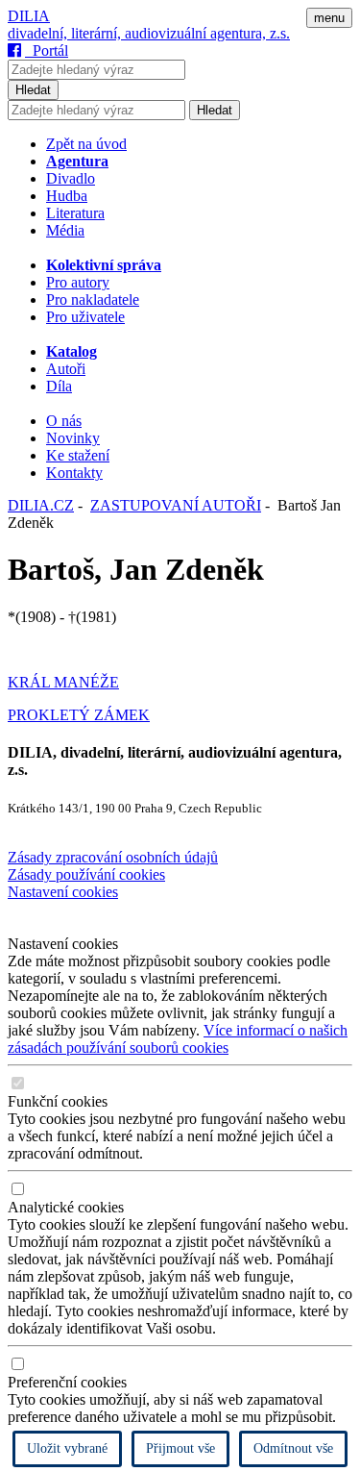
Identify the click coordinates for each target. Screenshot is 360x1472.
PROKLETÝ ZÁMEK (79, 715)
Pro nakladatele (92, 299)
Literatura (75, 213)
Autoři (65, 369)
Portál (46, 50)
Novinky (73, 438)
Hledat (33, 90)
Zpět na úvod (86, 144)
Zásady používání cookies (86, 874)
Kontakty (74, 472)
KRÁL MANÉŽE (63, 682)
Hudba (66, 195)
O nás (64, 420)
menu (329, 18)
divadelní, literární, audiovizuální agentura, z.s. (149, 33)
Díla (59, 386)
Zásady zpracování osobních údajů (113, 857)
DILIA (29, 16)
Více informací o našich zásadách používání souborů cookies (178, 1039)
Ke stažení (77, 455)
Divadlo (70, 178)
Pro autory (77, 282)
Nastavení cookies (63, 892)
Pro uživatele (85, 317)
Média (65, 230)
